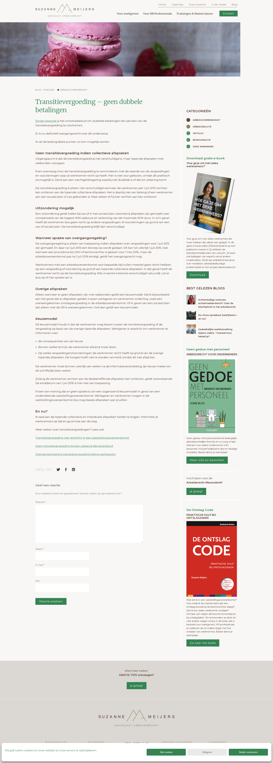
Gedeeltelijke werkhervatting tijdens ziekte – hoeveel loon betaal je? (215, 333)
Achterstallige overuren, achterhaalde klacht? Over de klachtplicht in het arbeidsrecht (217, 303)
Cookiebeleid (217, 742)
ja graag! (196, 491)
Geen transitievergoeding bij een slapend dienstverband (74, 446)
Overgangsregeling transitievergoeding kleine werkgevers (75, 454)
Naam (40, 548)
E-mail (40, 564)
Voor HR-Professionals (157, 13)
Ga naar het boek (203, 642)
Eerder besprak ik (47, 120)
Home (162, 4)
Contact (228, 13)
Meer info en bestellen (207, 460)
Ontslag (198, 133)
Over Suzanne (197, 4)
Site (37, 580)
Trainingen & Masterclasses (194, 13)
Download (197, 274)
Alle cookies (166, 752)
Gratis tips (177, 4)
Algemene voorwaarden (177, 742)
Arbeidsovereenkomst (73, 90)
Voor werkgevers (128, 13)
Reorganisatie (202, 140)
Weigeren (207, 752)
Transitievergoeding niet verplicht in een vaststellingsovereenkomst (82, 437)
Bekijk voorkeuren (248, 752)
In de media (219, 4)
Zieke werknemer (203, 146)
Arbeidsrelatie (202, 126)
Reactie (40, 502)
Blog (234, 4)
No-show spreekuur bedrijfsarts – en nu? (217, 317)
